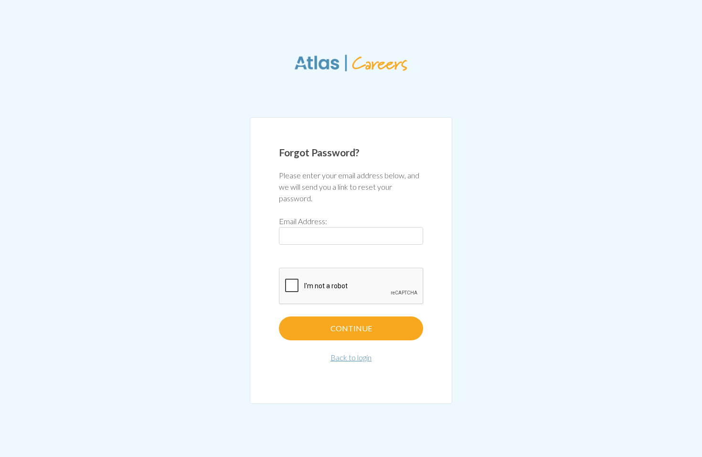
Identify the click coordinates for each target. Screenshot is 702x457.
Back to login (351, 357)
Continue (351, 328)
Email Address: (303, 221)
